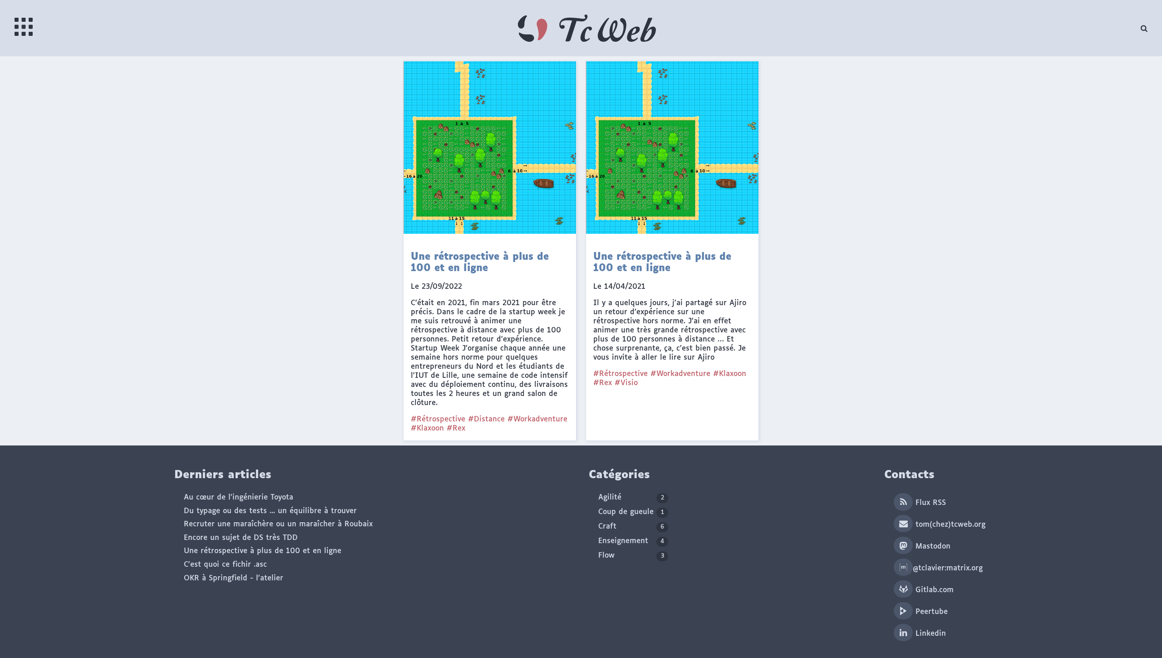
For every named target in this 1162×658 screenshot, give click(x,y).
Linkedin (929, 634)
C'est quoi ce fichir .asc (225, 565)
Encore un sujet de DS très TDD (241, 538)
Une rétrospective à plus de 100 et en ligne (262, 551)
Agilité (631, 497)
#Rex (456, 428)
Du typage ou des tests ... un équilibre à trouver (270, 511)
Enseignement (631, 541)
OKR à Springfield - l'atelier (233, 578)
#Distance (486, 419)
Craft (631, 526)
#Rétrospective (438, 419)
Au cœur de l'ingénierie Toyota (238, 497)
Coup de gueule (631, 512)
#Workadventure (537, 419)
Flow (631, 555)
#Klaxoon (427, 428)
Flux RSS (929, 503)
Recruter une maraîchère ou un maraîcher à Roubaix (278, 524)
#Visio (626, 383)
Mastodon (931, 546)
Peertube (930, 612)
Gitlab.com (933, 590)
